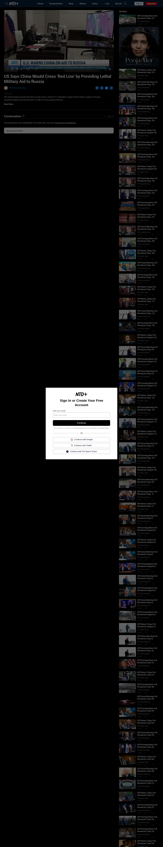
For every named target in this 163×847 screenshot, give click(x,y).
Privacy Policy (104, 428)
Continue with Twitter (83, 445)
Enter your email (59, 411)
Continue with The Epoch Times (83, 451)
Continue (81, 423)
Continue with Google (83, 439)
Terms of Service (79, 428)
